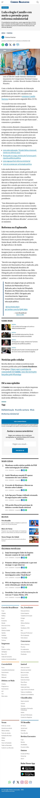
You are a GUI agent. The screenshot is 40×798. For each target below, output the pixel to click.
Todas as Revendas (6, 745)
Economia (4, 620)
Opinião (3, 633)
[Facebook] (6, 45)
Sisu (22, 630)
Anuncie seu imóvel (26, 670)
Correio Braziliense (9, 608)
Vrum (3, 722)
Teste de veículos (6, 733)
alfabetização (8, 410)
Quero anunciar (25, 701)
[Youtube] (26, 782)
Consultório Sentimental (7, 670)
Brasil (2, 618)
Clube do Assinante (6, 656)
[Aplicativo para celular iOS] (28, 768)
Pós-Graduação (25, 635)
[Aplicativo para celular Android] (28, 774)
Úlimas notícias (25, 677)
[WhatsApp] (2, 45)
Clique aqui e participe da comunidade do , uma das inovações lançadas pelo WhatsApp (19, 372)
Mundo (3, 623)
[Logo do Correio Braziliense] (20, 2)
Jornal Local (24, 728)
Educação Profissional (26, 633)
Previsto (23, 647)
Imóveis (23, 703)
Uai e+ (22, 758)
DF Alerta (23, 725)
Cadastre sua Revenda (7, 748)
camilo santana (22, 410)
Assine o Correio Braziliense (8, 659)
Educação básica (25, 611)
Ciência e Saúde (5, 630)
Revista (23, 742)
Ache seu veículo (5, 725)
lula (32, 410)
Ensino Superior (25, 613)
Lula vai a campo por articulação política (17, 164)
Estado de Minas (25, 753)
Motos (3, 740)
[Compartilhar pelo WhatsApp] (26, 470)
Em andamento (25, 649)
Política (9, 33)
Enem (22, 620)
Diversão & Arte (5, 625)
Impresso (5, 644)
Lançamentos (24, 675)
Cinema (3, 684)
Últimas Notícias (25, 623)
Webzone (4, 675)
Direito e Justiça (5, 649)
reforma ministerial (11, 414)
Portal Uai (23, 756)
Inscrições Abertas (26, 652)
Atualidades (24, 744)
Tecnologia (4, 638)
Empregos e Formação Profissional (27, 709)
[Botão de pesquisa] (38, 2)
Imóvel (24, 664)
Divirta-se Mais (8, 681)
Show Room (24, 682)
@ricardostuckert (12, 307)
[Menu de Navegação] (2, 2)
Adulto (22, 712)
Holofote (3, 635)
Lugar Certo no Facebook (27, 689)
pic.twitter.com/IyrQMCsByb (16, 309)
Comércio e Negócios (26, 717)
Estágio (23, 618)
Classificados (26, 698)
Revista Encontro (28, 736)
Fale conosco (24, 638)
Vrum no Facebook (6, 743)
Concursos (25, 641)
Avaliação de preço (6, 735)
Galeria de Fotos (25, 687)
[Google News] (14, 45)
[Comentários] (17, 45)
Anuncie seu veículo (6, 728)
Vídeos (3, 738)
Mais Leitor (4, 696)
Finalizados (24, 654)
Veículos (23, 706)
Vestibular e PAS (25, 628)
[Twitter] (10, 45)
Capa (2, 611)
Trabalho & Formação (26, 615)
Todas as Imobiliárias (26, 692)
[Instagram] (22, 782)
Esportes (3, 628)
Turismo (3, 640)
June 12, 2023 (20, 314)
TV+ (2, 694)
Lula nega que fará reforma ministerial (16, 161)
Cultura (23, 625)
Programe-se (4, 686)
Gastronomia (4, 672)
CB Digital (4, 652)
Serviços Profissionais (26, 715)
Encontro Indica (25, 747)
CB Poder (23, 730)
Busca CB (4, 654)
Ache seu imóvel (25, 667)
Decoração (24, 684)
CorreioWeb (6, 664)
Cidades (3, 613)
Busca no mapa (25, 672)
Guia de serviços (25, 680)
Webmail (3, 677)
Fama (2, 667)
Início (3, 33)
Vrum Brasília (24, 733)
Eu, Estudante (27, 608)
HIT (2, 691)
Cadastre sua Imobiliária (27, 694)
